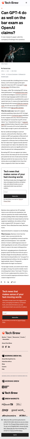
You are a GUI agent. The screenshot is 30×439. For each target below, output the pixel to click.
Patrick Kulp (6, 68)
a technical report (17, 115)
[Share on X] (5, 282)
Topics (9, 337)
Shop (3, 364)
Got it (15, 435)
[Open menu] (26, 2)
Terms (12, 430)
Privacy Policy (15, 424)
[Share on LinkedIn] (8, 282)
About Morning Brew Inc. (9, 359)
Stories (4, 337)
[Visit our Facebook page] (6, 347)
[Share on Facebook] (1, 282)
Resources (16, 337)
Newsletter (6, 339)
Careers (4, 366)
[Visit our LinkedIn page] (9, 347)
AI (6, 74)
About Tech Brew (7, 343)
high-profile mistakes (17, 108)
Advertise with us (7, 361)
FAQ (3, 369)
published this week (21, 92)
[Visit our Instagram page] (3, 347)
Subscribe (15, 196)
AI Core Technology (13, 74)
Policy (20, 430)
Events (23, 337)
